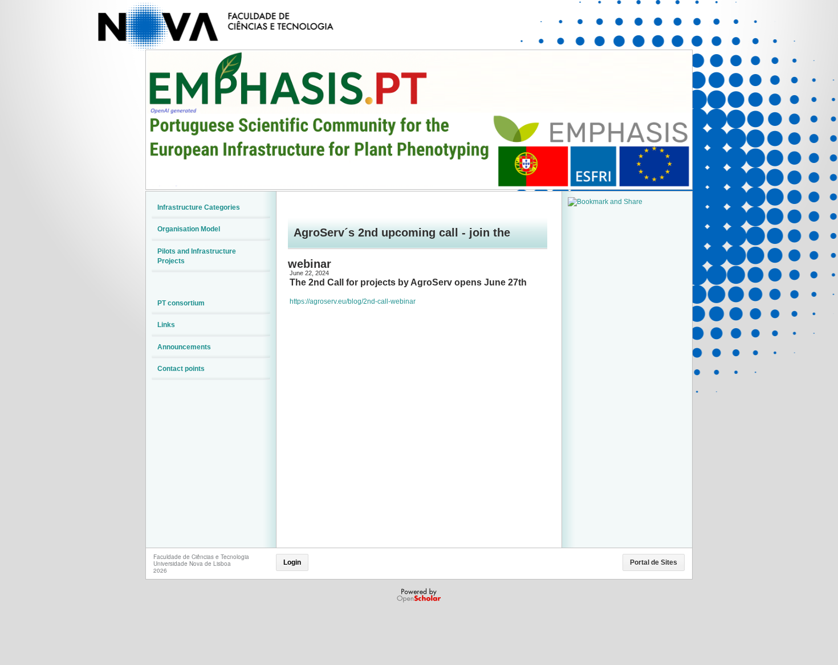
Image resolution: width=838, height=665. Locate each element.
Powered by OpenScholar (420, 595)
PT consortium (181, 303)
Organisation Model (188, 229)
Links (166, 325)
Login (292, 562)
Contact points (181, 369)
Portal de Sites (653, 562)
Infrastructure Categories (198, 207)
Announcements (184, 347)
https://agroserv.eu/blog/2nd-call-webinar (353, 301)
